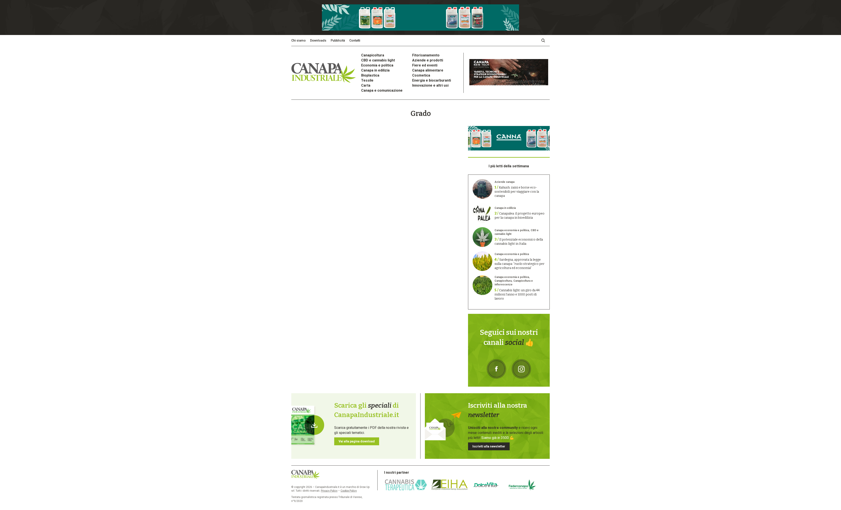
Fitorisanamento (426, 55)
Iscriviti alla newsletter (488, 446)
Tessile (367, 80)
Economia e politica (377, 65)
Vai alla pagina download (357, 441)
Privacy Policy (329, 490)
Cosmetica (421, 75)
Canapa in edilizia (375, 70)
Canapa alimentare (427, 70)
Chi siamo (298, 40)
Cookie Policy (349, 490)
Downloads (318, 40)
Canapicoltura (372, 55)
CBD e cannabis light (378, 60)
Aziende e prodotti (427, 60)
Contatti (354, 40)
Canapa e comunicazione (382, 90)
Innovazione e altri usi (430, 85)
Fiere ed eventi (424, 65)
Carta (365, 85)
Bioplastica (370, 75)
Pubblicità (338, 40)
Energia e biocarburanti (431, 80)
